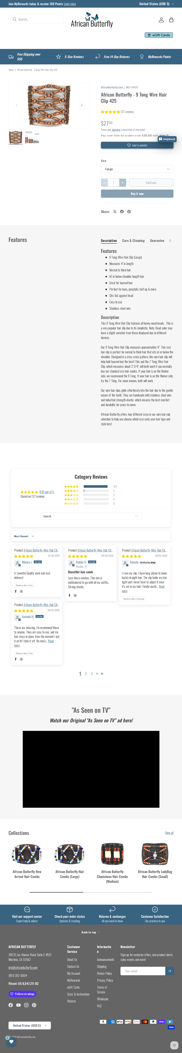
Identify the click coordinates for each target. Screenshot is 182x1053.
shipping (116, 129)
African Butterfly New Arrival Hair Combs (27, 874)
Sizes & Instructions (78, 994)
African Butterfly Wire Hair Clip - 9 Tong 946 (90, 552)
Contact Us (73, 966)
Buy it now (137, 193)
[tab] (109, 240)
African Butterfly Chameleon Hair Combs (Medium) (112, 876)
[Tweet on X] (114, 211)
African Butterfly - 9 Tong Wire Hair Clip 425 (37, 70)
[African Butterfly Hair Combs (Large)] (69, 854)
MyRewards (73, 980)
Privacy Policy (105, 980)
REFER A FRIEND (53, 44)
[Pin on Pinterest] (129, 211)
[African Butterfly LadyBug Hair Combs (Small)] (155, 854)
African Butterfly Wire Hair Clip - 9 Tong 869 (36, 606)
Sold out (151, 182)
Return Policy (104, 973)
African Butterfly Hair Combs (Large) (69, 874)
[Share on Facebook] (121, 211)
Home (11, 70)
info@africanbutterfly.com (23, 967)
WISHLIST (80, 44)
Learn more (70, 3)
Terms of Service (102, 989)
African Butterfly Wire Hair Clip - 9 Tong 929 (36, 552)
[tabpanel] (137, 337)
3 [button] (91, 673)
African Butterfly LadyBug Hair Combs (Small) (155, 874)
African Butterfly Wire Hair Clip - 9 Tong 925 (144, 552)
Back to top (89, 932)
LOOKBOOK (59, 35)
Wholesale (102, 999)
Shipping (101, 966)
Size (103, 161)
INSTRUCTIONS (86, 35)
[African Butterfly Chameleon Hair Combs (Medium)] (112, 854)
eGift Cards (73, 987)
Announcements (105, 959)
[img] (23, 556)
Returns (71, 1001)
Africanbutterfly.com (112, 87)
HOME (14, 35)
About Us (72, 959)
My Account (73, 973)
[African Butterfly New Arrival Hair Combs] (27, 854)
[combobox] (36, 19)
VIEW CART (102, 44)
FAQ (99, 1005)
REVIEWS (111, 35)
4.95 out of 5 (46, 491)
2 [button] (86, 673)
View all (169, 832)
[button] (171, 20)
